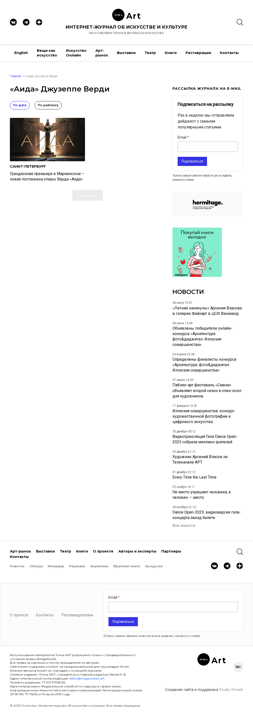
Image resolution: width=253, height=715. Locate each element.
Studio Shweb (231, 689)
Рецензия (77, 566)
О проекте (103, 551)
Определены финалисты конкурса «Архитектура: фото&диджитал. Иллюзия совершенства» (204, 365)
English (21, 53)
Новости (17, 566)
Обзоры (36, 566)
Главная (15, 76)
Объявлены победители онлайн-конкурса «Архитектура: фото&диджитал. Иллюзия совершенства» (202, 336)
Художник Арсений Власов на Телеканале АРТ (200, 459)
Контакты (229, 53)
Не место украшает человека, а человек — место (201, 495)
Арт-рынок (101, 52)
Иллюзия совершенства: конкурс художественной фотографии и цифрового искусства (203, 416)
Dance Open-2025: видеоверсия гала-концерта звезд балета (206, 515)
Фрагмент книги (126, 566)
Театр (150, 53)
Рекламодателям (77, 615)
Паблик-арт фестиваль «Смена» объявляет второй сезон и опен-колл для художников (206, 390)
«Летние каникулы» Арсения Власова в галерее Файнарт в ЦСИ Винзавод (207, 311)
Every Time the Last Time (194, 477)
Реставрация (198, 53)
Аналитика (99, 566)
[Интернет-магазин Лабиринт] (197, 275)
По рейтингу (48, 105)
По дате (19, 105)
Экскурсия (154, 566)
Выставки (126, 53)
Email (182, 137)
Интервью (56, 566)
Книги (171, 53)
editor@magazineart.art (87, 678)
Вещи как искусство (47, 52)
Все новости (183, 525)
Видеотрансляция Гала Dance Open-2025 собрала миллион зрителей (204, 439)
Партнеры (171, 551)
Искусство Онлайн (76, 52)
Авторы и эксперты (137, 551)
